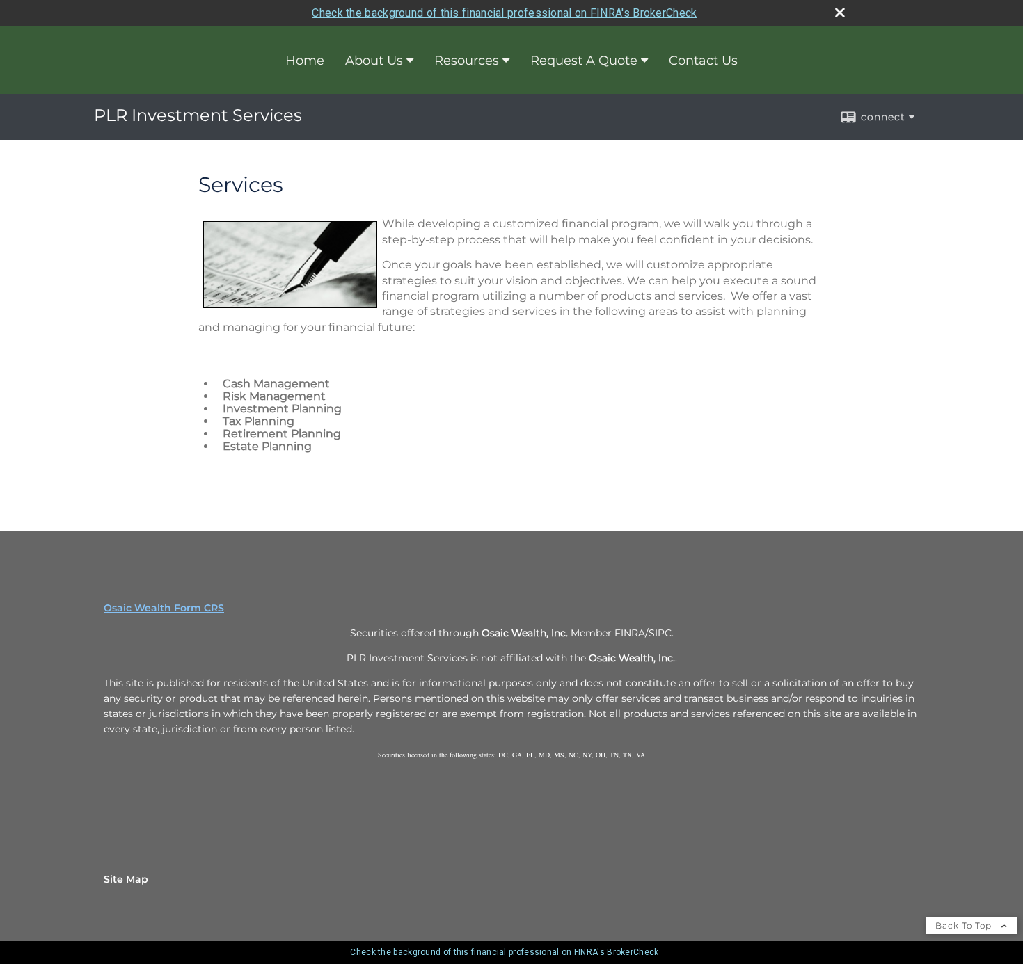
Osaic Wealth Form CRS (164, 608)
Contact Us (703, 60)
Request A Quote (583, 60)
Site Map (126, 879)
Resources (466, 60)
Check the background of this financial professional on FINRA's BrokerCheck (504, 12)
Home (304, 60)
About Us (374, 60)
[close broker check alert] (840, 12)
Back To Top (964, 925)
